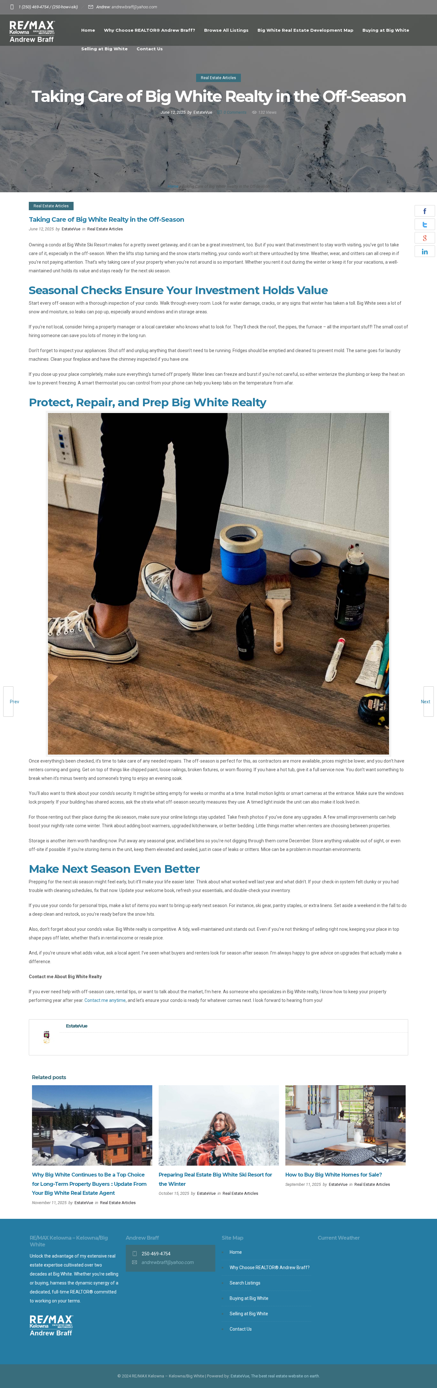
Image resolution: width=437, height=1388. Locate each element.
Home (88, 30)
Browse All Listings (226, 30)
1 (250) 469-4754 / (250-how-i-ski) (48, 6)
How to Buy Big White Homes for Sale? (333, 1175)
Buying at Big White (385, 30)
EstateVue (203, 112)
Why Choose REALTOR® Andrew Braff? (149, 30)
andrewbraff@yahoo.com (134, 6)
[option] (92, 1147)
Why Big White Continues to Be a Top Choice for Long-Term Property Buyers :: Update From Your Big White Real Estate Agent (89, 1184)
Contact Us (150, 48)
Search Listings (245, 1282)
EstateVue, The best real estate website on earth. (275, 1376)
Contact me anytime (105, 1000)
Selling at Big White (104, 48)
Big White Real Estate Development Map (306, 30)
